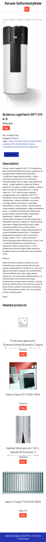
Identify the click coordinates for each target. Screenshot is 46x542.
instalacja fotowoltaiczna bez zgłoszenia (20, 147)
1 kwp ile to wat (15, 141)
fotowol (26, 141)
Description (11, 154)
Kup (6, 128)
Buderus (12, 19)
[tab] (11, 154)
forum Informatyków (23, 3)
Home (5, 19)
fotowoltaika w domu (25, 144)
